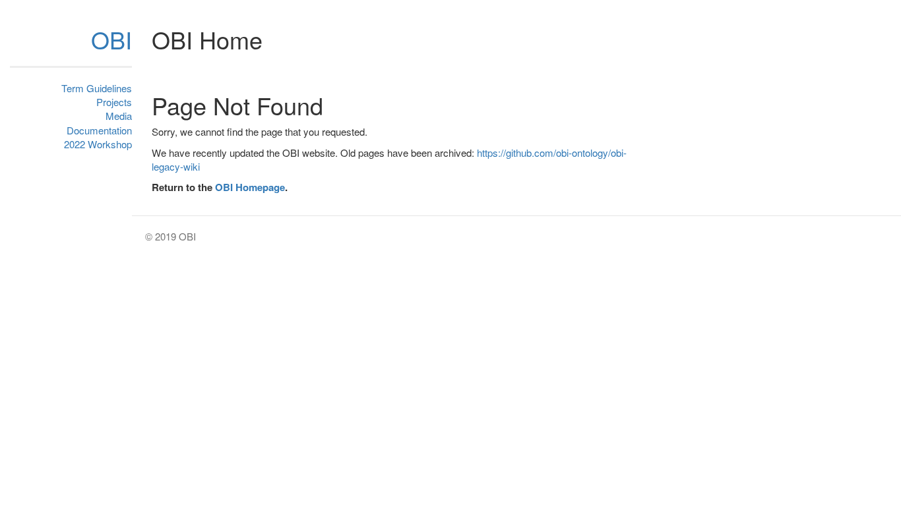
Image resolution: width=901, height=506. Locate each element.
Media (119, 116)
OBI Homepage (250, 187)
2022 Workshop (98, 144)
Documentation (99, 130)
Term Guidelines (96, 88)
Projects (114, 102)
